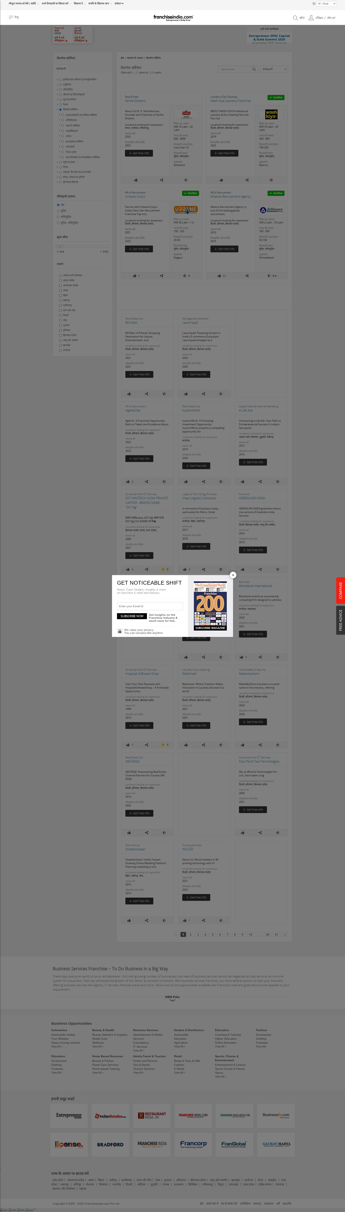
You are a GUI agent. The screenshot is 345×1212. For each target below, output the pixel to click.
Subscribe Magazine (210, 628)
